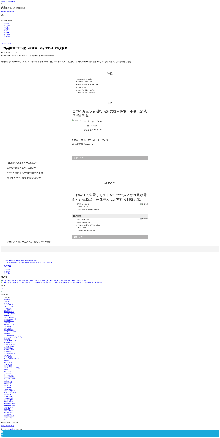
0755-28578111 (5, 288)
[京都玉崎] (110, 1)
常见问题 (7, 273)
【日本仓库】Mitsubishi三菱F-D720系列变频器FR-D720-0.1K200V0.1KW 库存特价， (78, 282)
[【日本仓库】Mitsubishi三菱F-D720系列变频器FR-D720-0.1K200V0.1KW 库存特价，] (27, 282)
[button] (4, 43)
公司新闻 (7, 269)
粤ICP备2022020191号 (7, 426)
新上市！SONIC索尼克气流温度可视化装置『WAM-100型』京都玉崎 (65, 280)
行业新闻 (7, 271)
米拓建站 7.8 (11, 429)
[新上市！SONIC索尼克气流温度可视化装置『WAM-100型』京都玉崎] (22, 280)
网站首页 (7, 23)
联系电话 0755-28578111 (8, 11)
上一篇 (21, 260)
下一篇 (28, 262)
